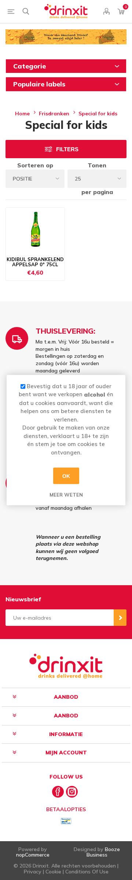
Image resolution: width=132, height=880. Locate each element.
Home (22, 113)
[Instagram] (72, 792)
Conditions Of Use (87, 871)
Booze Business (103, 852)
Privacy (32, 871)
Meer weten (66, 495)
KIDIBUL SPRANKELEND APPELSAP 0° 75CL (35, 262)
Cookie (53, 871)
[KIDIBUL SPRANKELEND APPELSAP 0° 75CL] (35, 230)
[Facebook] (58, 792)
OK (66, 476)
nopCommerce (33, 854)
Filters (67, 149)
